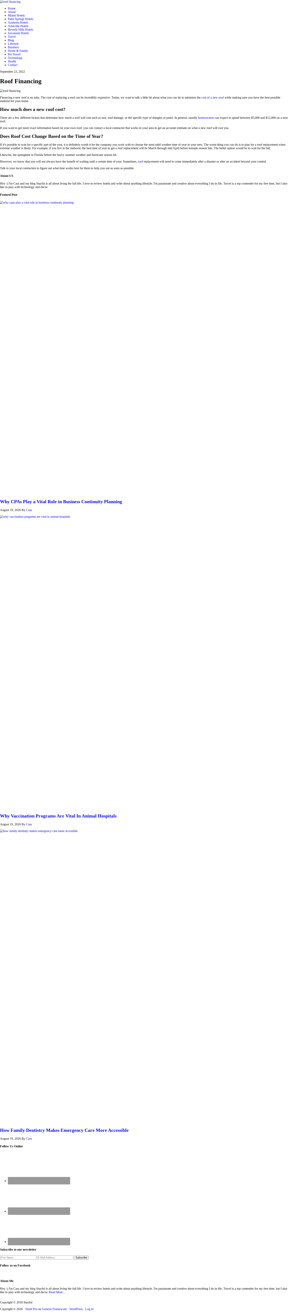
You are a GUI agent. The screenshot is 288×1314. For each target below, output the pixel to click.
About (12, 12)
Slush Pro (31, 1309)
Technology (15, 57)
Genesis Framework (54, 1309)
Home (11, 8)
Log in (89, 1309)
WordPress (76, 1309)
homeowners (206, 117)
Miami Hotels (16, 15)
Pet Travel (14, 54)
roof (140, 161)
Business (13, 47)
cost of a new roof (212, 97)
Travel (12, 36)
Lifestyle (13, 43)
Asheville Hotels (18, 26)
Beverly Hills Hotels (20, 29)
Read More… (57, 1292)
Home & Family (18, 50)
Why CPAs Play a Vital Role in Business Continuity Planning (61, 501)
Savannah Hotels (18, 33)
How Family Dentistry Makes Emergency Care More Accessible (64, 1130)
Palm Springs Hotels (20, 19)
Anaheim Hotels (18, 22)
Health (12, 61)
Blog (11, 40)
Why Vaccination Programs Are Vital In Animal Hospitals (58, 815)
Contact (12, 65)
